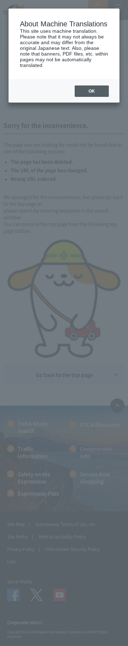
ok (92, 91)
